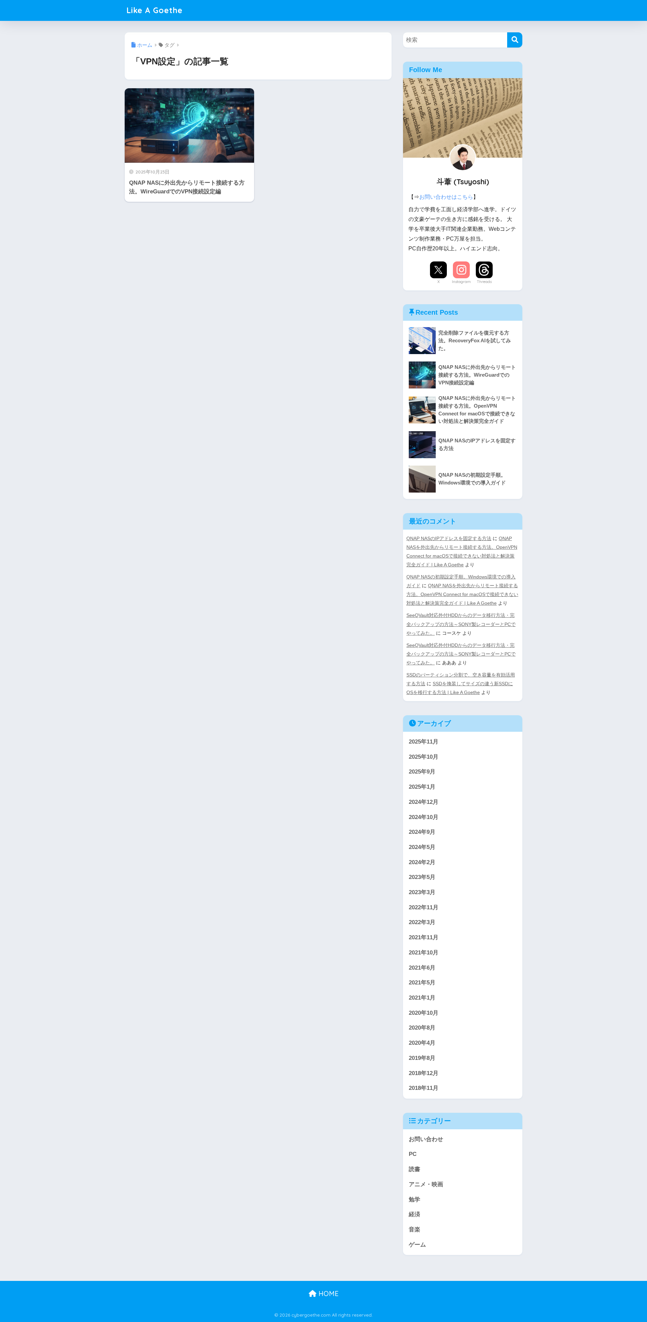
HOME (327, 1293)
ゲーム (417, 1244)
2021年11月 (423, 937)
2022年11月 (423, 907)
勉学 (414, 1199)
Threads (484, 281)
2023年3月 (422, 892)
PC (413, 1154)
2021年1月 (422, 998)
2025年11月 (423, 741)
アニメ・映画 (426, 1184)
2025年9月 (422, 771)
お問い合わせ (426, 1139)
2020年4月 (422, 1043)
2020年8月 (422, 1028)
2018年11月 (423, 1088)
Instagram (461, 281)
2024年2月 (422, 862)
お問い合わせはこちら (446, 197)
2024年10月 (423, 817)
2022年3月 (422, 922)
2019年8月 (422, 1058)
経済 (414, 1214)
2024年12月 (423, 802)
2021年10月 (423, 952)
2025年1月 (422, 787)
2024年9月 (422, 832)
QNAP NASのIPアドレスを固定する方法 (448, 538)
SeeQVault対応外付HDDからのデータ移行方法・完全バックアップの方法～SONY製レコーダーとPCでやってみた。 (461, 623)
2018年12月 (423, 1073)
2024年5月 (422, 847)
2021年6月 (422, 968)
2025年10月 (423, 757)
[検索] (514, 40)
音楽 (414, 1229)
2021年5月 (422, 982)
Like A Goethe (154, 10)
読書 (414, 1169)
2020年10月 (423, 1013)
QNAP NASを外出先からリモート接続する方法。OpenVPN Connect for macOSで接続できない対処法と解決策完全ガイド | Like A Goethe (462, 594)
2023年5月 (422, 877)
